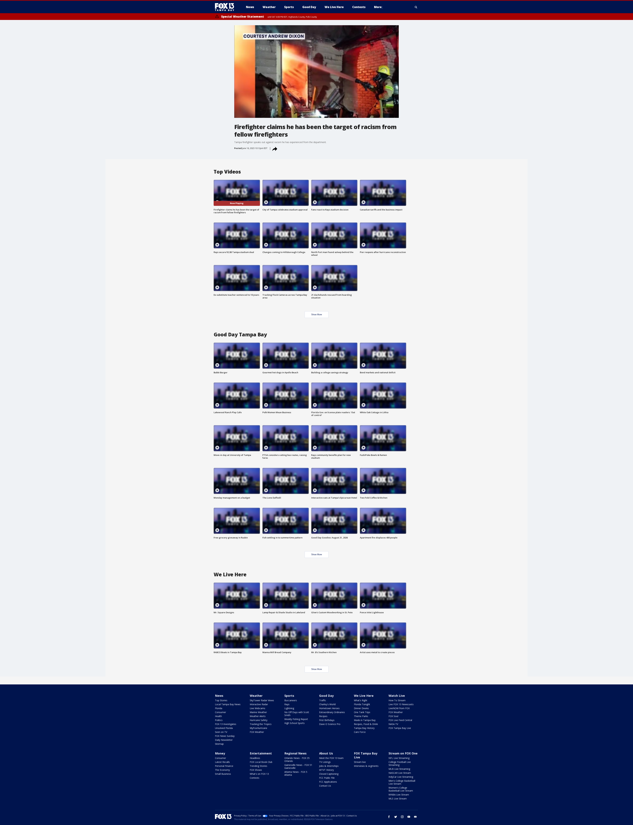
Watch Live (397, 696)
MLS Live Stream (398, 798)
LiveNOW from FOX (399, 708)
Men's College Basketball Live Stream (402, 782)
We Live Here (364, 696)
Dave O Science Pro (329, 724)
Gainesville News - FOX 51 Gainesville (298, 766)
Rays (286, 704)
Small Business (223, 773)
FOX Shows (256, 769)
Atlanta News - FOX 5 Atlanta (295, 773)
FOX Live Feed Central (400, 720)
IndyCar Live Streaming (401, 776)
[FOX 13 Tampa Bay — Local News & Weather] (226, 7)
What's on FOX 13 (259, 773)
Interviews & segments (366, 765)
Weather (256, 696)
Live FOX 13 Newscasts (401, 704)
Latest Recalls (222, 762)
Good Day (326, 696)
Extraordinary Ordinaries (332, 712)
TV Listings (325, 762)
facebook (389, 816)
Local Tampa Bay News (228, 704)
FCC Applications (328, 781)
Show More (316, 314)
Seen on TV (221, 732)
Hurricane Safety (258, 720)
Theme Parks (361, 716)
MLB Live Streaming (399, 768)
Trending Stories (258, 765)
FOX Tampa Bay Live (400, 728)
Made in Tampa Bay (365, 720)
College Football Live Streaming (400, 763)
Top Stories (221, 700)
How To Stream (397, 700)
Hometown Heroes (329, 708)
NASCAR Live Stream (400, 772)
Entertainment (261, 753)
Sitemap (219, 743)
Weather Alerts (258, 716)
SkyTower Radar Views (262, 700)
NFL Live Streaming (399, 758)
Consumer (220, 712)
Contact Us (325, 785)
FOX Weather (257, 732)
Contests (254, 777)
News (219, 696)
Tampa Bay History (364, 728)
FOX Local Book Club (261, 762)
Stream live (360, 762)
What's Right (360, 700)
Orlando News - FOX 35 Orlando (297, 759)
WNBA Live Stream (399, 794)
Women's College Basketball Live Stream (401, 789)
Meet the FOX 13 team (331, 758)
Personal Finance (224, 765)
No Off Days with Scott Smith (296, 714)
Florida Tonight (362, 704)
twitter (395, 816)
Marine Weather (258, 712)
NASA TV (393, 724)
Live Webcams (257, 708)
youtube (408, 816)
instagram (402, 816)
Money (220, 753)
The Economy (222, 769)
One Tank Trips (362, 712)
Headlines (255, 758)
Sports (289, 696)
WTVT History (326, 769)
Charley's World (327, 704)
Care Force (360, 732)
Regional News (295, 753)
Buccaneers (290, 700)
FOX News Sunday (225, 735)
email (415, 816)
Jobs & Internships (329, 765)
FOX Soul (393, 716)
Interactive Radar (259, 704)
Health (218, 716)
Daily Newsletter (224, 739)
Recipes (323, 716)
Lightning (289, 708)
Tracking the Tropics (260, 724)
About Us (326, 753)
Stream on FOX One (403, 753)
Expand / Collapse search (416, 7)
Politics (219, 720)
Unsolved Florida (224, 728)
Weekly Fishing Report (296, 719)
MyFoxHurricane (258, 728)
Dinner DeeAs (361, 708)
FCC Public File (327, 777)
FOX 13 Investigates (225, 724)
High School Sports (294, 723)
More (378, 7)
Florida (218, 708)
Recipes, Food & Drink (366, 724)
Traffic (322, 700)
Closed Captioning (328, 773)
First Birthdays (326, 720)
